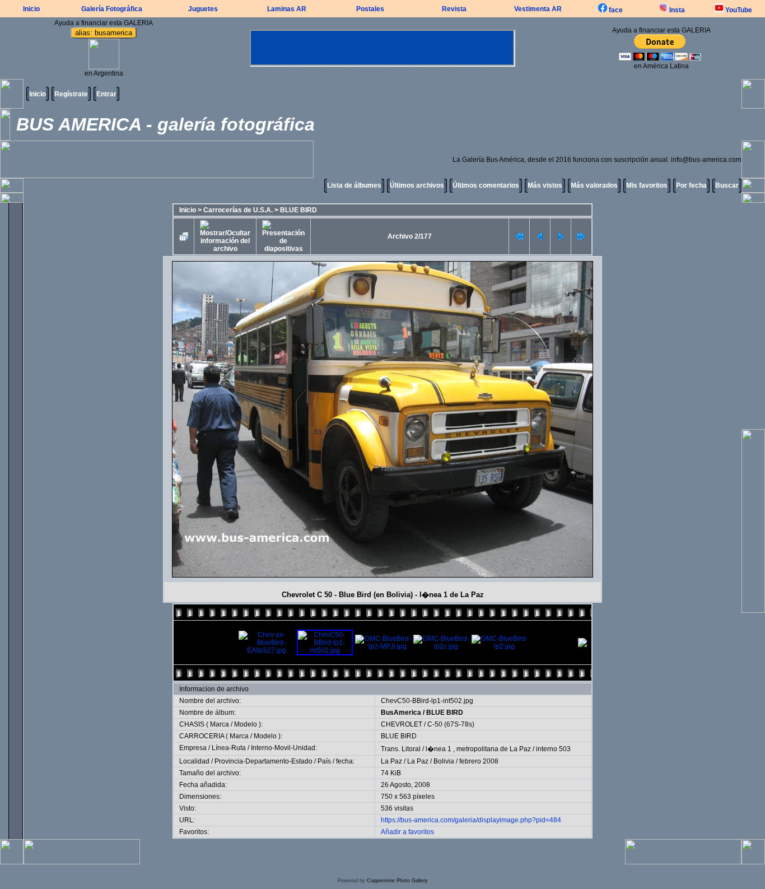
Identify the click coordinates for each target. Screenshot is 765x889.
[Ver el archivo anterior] (540, 236)
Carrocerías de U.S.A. (238, 210)
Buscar (727, 185)
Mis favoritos (647, 185)
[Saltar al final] (581, 236)
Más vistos (545, 185)
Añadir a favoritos (407, 832)
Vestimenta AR (538, 9)
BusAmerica (401, 712)
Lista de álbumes (354, 185)
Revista (454, 9)
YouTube (738, 10)
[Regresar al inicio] (519, 236)
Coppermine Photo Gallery (397, 880)
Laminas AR (286, 9)
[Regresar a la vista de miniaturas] (184, 236)
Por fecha (691, 185)
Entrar (106, 94)
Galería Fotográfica (111, 9)
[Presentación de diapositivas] (283, 236)
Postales (370, 9)
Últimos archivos (417, 185)
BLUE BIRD (298, 210)
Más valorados (594, 185)
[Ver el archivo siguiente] (561, 236)
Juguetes (203, 9)
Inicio (31, 9)
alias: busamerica (103, 33)
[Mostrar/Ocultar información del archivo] (225, 236)
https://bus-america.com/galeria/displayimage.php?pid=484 (471, 820)
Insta (676, 10)
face (615, 10)
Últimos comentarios (486, 185)
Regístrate (71, 94)
